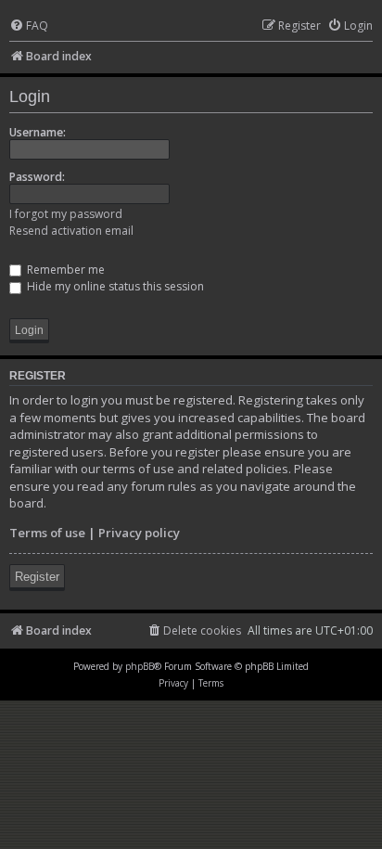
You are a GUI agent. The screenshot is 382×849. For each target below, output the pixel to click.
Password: (37, 177)
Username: (37, 132)
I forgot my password (65, 214)
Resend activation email (71, 231)
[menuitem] (28, 26)
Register (37, 577)
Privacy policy (139, 532)
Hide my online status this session (114, 286)
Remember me (64, 269)
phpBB (139, 666)
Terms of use (47, 532)
